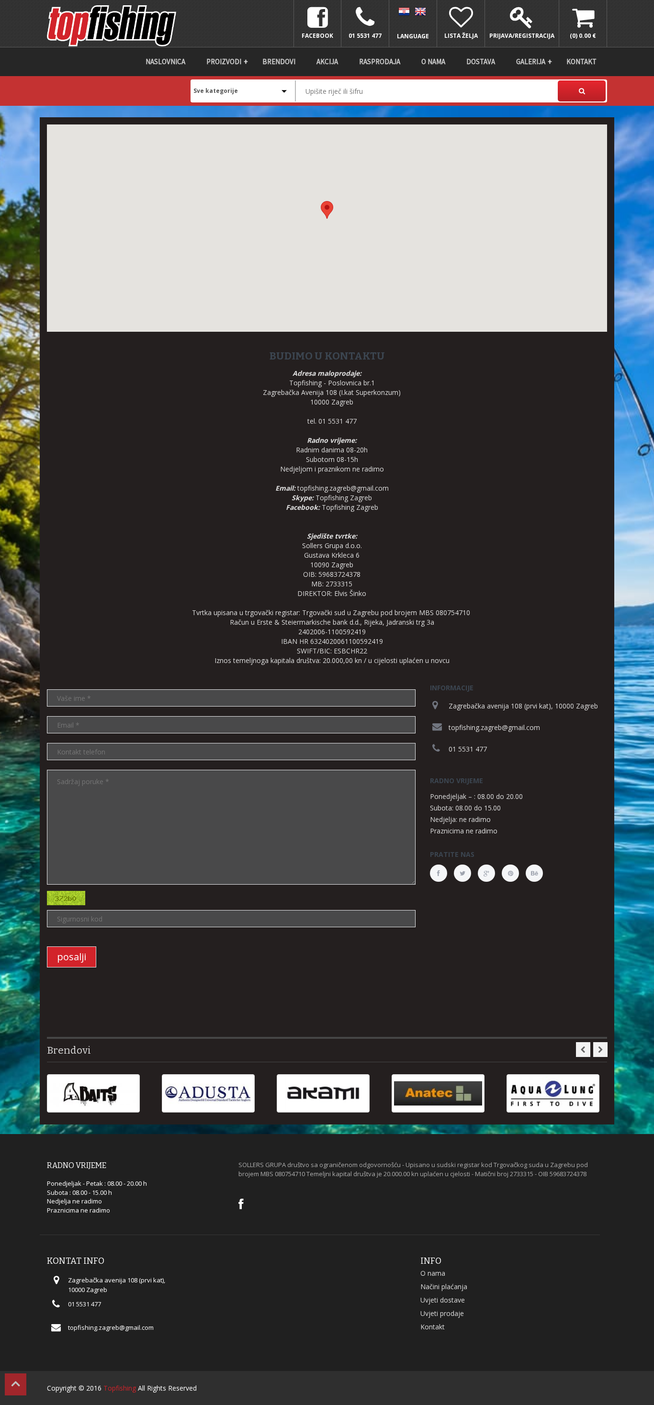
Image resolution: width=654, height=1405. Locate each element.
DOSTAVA (480, 61)
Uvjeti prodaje (442, 1313)
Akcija (327, 61)
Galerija (530, 61)
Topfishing (119, 1388)
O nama (433, 61)
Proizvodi (223, 61)
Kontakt (581, 61)
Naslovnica (165, 61)
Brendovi (278, 61)
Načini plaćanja (443, 1286)
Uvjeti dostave (442, 1299)
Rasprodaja (379, 61)
